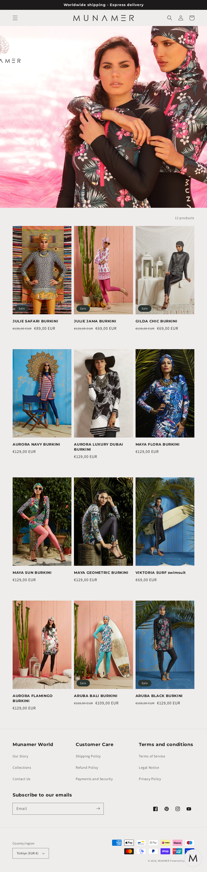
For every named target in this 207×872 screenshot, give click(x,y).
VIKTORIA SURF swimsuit (161, 572)
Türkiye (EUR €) (27, 853)
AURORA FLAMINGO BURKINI (33, 698)
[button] (15, 17)
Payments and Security (94, 779)
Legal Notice (149, 767)
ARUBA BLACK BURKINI (159, 696)
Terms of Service (152, 756)
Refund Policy (87, 767)
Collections (22, 767)
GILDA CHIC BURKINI (156, 321)
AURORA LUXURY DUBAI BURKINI (98, 447)
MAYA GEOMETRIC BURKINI (101, 572)
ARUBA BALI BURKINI (95, 696)
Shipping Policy (88, 756)
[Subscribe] (98, 808)
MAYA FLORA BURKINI (158, 444)
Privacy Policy (150, 779)
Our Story (20, 756)
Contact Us (22, 779)
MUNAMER (164, 860)
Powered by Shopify (182, 860)
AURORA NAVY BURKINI (36, 444)
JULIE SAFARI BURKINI (35, 321)
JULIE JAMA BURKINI (95, 321)
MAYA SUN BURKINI (32, 572)
